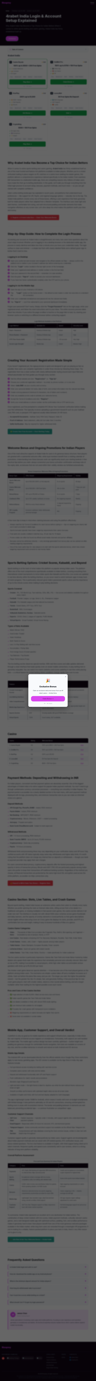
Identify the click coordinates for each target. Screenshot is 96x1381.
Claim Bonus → (48, 699)
